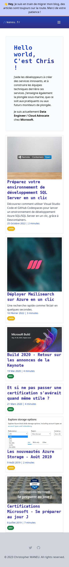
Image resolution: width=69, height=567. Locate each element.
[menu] (59, 22)
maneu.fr (11, 22)
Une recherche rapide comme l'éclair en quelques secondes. (32, 307)
